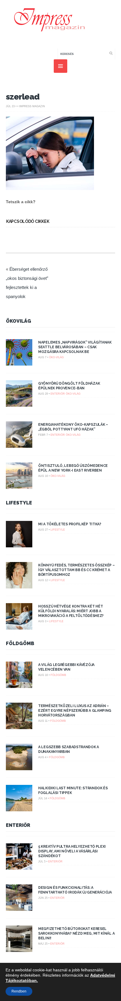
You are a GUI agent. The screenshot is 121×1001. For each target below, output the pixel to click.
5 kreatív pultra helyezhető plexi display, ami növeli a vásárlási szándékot (72, 851)
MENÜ (60, 66)
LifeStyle (19, 503)
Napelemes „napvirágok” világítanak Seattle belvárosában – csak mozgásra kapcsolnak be (75, 347)
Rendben (18, 991)
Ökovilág (18, 321)
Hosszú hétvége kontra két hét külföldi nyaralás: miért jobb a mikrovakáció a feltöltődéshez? (71, 611)
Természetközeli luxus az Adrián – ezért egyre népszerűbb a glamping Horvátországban (74, 710)
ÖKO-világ (56, 357)
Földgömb (20, 643)
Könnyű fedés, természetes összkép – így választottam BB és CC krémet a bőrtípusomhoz (76, 570)
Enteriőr (58, 393)
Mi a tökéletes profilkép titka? (69, 524)
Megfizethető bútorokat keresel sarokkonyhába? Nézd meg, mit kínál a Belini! (76, 933)
